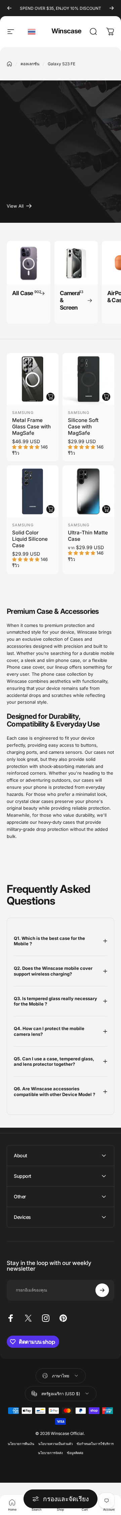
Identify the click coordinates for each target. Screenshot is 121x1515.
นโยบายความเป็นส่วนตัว (55, 1444)
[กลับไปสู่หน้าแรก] (9, 64)
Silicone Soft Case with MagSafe (83, 426)
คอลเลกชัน (30, 63)
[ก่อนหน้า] (9, 8)
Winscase (66, 31)
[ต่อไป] (111, 8)
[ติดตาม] (102, 1290)
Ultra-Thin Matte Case (88, 535)
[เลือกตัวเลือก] (50, 397)
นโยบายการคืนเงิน (21, 1444)
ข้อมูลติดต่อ (75, 1453)
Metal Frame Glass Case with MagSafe (31, 426)
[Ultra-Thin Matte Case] (88, 491)
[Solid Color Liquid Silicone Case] (32, 491)
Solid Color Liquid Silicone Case (30, 539)
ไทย (32, 32)
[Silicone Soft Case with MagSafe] (88, 379)
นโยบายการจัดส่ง (50, 1453)
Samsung (23, 412)
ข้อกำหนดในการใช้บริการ (95, 1444)
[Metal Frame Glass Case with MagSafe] (32, 379)
